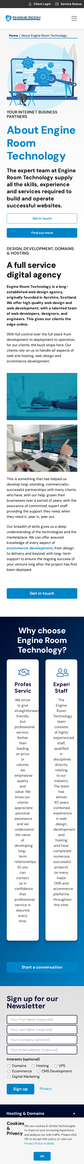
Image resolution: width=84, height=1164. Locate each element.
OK (42, 1156)
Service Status (71, 4)
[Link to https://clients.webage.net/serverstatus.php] (56, 4)
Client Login (42, 4)
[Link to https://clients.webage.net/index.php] (30, 4)
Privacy (46, 1088)
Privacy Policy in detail (39, 1143)
